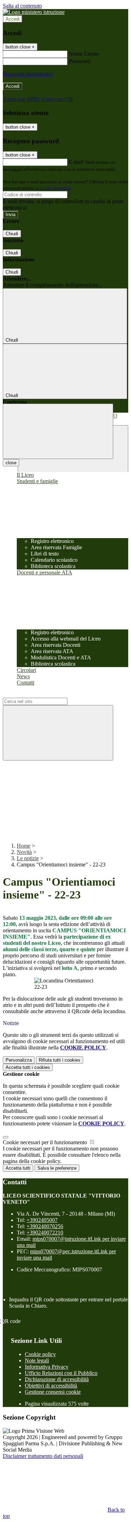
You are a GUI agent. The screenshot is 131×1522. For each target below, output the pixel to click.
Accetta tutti (28, 1067)
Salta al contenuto (22, 6)
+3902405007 (42, 1220)
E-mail (76, 162)
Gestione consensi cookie (53, 1392)
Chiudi (12, 233)
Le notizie (28, 858)
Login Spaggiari (55, 188)
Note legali (37, 1360)
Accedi (13, 19)
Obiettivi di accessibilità (51, 1386)
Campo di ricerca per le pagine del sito (45, 694)
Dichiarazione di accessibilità (57, 1379)
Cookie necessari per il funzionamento (45, 1142)
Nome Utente (84, 54)
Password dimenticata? (28, 74)
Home (23, 846)
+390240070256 (45, 1226)
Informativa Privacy (46, 1367)
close (11, 462)
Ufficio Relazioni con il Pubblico (61, 1373)
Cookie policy (40, 1354)
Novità (24, 852)
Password (79, 61)
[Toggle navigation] (58, 431)
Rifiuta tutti (59, 1060)
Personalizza (19, 1060)
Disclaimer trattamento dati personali (43, 1456)
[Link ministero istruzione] (34, 12)
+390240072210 (45, 1233)
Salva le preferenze (57, 1168)
